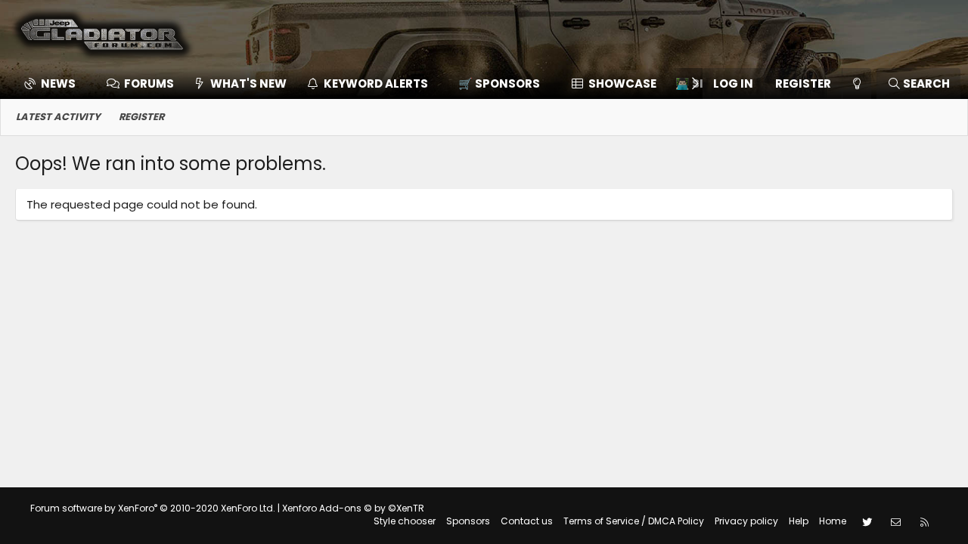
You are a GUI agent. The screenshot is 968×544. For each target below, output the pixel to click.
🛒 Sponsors (499, 83)
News (58, 83)
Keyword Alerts (376, 83)
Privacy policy (746, 521)
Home (832, 521)
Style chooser (405, 521)
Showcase (622, 83)
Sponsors (468, 521)
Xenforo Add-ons (353, 508)
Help (798, 521)
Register (141, 117)
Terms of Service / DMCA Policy (633, 521)
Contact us (527, 521)
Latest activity (58, 117)
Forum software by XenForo (152, 508)
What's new (248, 83)
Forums (149, 83)
